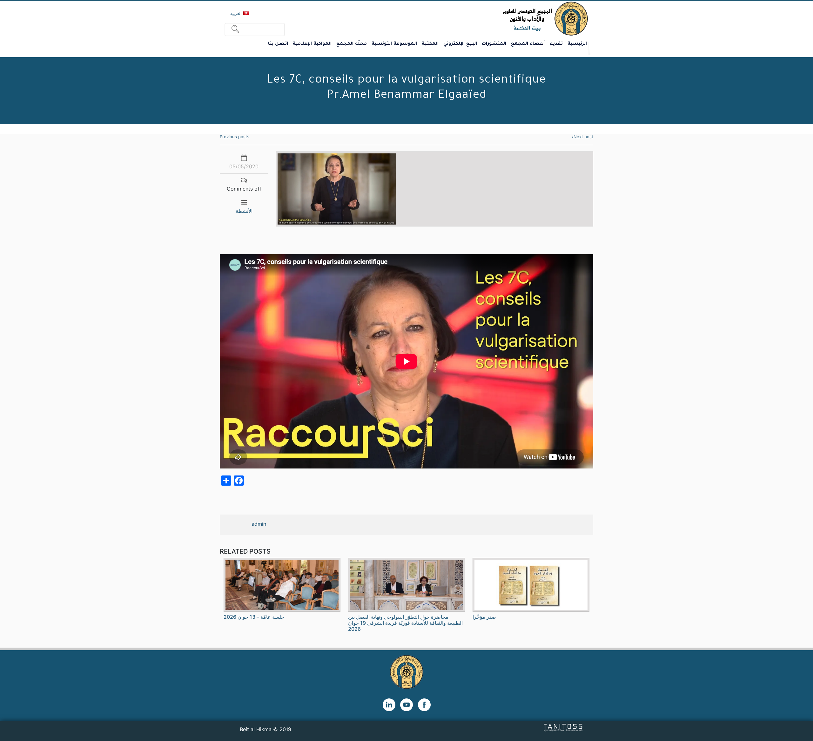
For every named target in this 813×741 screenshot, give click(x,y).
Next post (583, 136)
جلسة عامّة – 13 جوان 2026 (254, 617)
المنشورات (494, 44)
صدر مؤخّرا (484, 617)
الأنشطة (244, 211)
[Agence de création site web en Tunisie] (563, 727)
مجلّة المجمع (351, 44)
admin (259, 524)
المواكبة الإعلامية (312, 44)
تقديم (556, 44)
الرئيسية (577, 44)
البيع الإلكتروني (460, 44)
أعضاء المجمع (528, 44)
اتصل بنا (278, 44)
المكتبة (430, 44)
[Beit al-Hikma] (522, 18)
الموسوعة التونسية (394, 44)
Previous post (233, 136)
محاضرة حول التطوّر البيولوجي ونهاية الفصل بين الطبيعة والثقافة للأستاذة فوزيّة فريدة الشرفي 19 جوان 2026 (405, 623)
